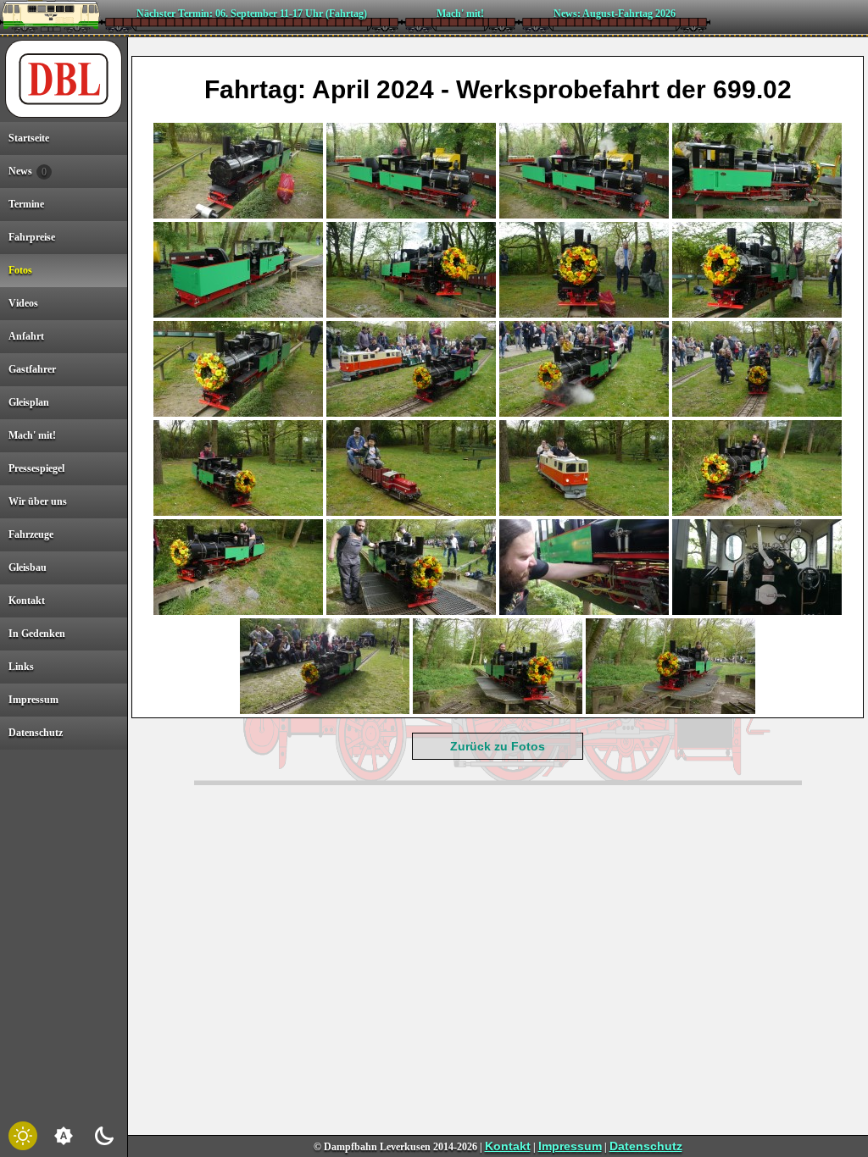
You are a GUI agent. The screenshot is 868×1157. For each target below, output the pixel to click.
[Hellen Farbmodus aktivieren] (22, 1135)
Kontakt (508, 1146)
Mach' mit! (460, 13)
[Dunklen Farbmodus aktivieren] (104, 1135)
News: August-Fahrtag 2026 (615, 13)
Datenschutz (645, 1146)
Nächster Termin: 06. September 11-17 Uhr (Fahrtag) (251, 13)
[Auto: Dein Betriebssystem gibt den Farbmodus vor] (63, 1135)
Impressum (570, 1146)
